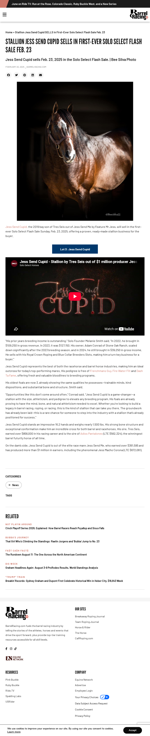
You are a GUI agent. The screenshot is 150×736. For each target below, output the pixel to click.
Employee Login (84, 690)
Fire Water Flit (121, 370)
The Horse (80, 632)
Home (8, 32)
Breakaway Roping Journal (90, 616)
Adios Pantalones (91, 433)
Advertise (80, 685)
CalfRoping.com (84, 638)
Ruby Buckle (12, 685)
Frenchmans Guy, (101, 370)
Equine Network (84, 679)
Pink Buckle (11, 679)
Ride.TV (9, 690)
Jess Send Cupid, (16, 226)
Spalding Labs (13, 696)
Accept (132, 730)
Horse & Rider (82, 627)
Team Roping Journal (87, 621)
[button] (8, 75)
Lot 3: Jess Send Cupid (75, 249)
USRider (10, 701)
